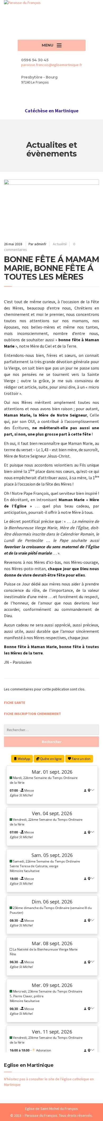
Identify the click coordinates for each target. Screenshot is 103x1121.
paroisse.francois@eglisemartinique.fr (51, 64)
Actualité (60, 244)
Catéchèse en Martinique (51, 111)
